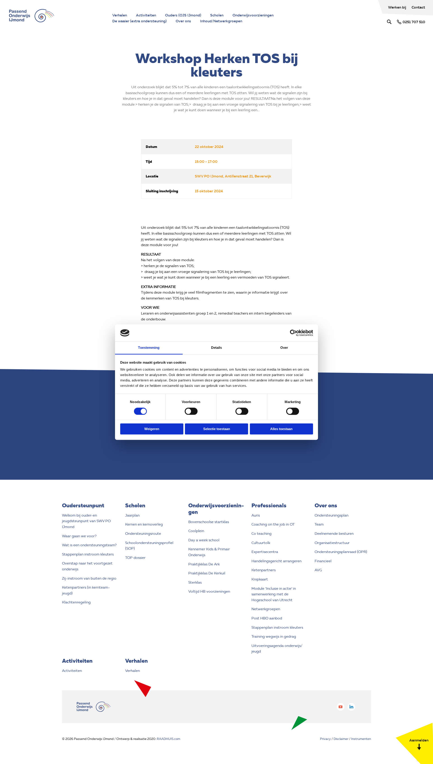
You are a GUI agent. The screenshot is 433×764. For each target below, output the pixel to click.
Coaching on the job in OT (273, 524)
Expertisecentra (264, 552)
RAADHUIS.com (168, 739)
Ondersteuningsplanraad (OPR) (341, 552)
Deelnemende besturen (334, 533)
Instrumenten (361, 739)
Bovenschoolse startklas (208, 522)
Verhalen (132, 671)
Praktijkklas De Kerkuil (206, 573)
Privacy (325, 739)
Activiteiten (72, 671)
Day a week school (203, 540)
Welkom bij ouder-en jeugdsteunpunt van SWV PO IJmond (86, 521)
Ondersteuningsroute (143, 533)
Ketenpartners (263, 570)
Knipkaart (259, 579)
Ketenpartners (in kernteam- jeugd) (86, 590)
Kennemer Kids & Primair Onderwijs (209, 552)
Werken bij (397, 7)
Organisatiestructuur (332, 543)
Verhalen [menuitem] (119, 15)
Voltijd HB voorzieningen (209, 591)
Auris (255, 515)
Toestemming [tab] (148, 348)
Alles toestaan (281, 429)
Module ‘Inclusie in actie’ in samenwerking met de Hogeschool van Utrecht (273, 594)
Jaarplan (132, 515)
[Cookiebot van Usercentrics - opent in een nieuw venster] (293, 332)
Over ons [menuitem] (183, 21)
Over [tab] (284, 348)
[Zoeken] (389, 22)
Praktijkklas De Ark (204, 564)
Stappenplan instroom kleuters (88, 554)
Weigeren (151, 429)
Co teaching (261, 533)
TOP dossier (135, 557)
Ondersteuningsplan (331, 515)
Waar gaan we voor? (79, 536)
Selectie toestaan (216, 429)
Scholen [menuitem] (216, 15)
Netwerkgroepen (265, 609)
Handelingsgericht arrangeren (276, 561)
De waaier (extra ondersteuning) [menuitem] (139, 21)
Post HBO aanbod (266, 618)
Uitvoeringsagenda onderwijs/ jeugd (276, 649)
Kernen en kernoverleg (144, 524)
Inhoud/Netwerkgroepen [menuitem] (221, 21)
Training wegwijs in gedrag (273, 636)
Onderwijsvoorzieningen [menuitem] (253, 15)
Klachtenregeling (76, 602)
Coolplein (196, 531)
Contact (418, 7)
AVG (318, 570)
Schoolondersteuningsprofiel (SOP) (149, 546)
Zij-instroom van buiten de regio (89, 578)
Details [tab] (216, 348)
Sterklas (195, 582)
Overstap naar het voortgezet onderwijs (87, 566)
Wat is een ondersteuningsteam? (89, 545)
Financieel (323, 561)
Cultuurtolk (260, 543)
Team (319, 524)
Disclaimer (341, 739)
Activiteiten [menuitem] (146, 15)
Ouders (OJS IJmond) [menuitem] (183, 15)
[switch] (191, 411)
